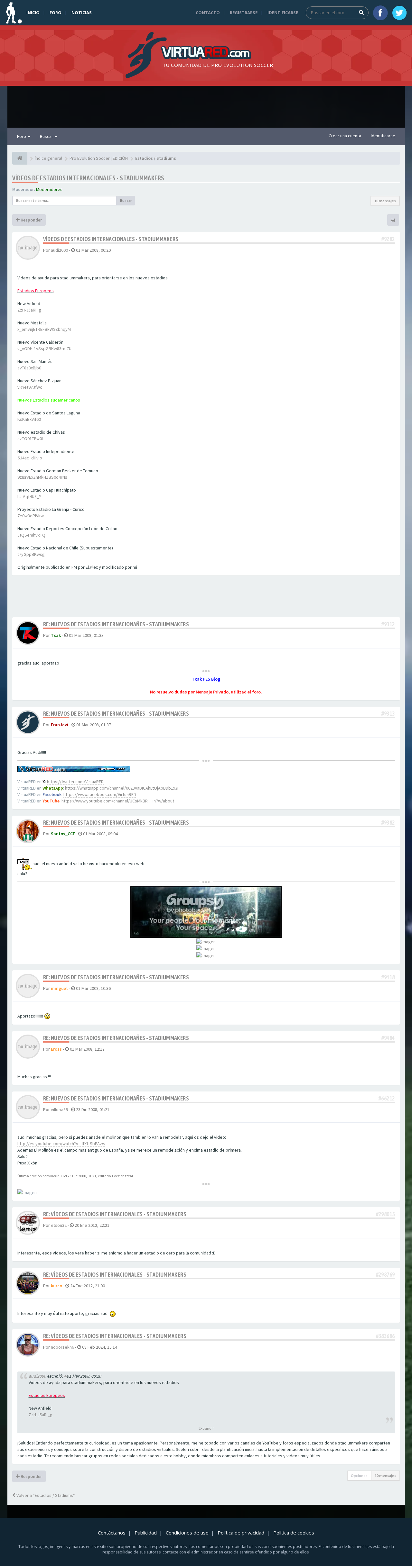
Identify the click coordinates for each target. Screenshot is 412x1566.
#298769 (385, 1274)
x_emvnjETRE (29, 329)
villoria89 (59, 1109)
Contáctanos (112, 1532)
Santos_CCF (63, 834)
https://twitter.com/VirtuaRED (75, 781)
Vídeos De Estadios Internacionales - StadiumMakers (88, 178)
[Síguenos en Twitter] (399, 13)
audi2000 (59, 250)
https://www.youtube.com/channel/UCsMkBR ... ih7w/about (117, 801)
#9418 (388, 977)
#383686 (385, 1336)
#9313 (388, 713)
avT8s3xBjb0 (29, 368)
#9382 (388, 822)
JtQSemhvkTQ (31, 535)
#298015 (385, 1214)
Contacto (208, 12)
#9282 (388, 239)
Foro (55, 12)
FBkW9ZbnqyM (56, 329)
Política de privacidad (241, 1532)
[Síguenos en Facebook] (380, 12)
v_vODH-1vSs (30, 348)
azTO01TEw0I (30, 438)
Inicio (33, 12)
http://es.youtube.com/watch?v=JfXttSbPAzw (61, 1143)
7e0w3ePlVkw (30, 516)
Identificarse (282, 12)
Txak (56, 635)
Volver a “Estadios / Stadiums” (45, 1495)
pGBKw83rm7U (57, 348)
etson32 (59, 1225)
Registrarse (244, 12)
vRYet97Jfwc (29, 387)
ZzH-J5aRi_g (29, 310)
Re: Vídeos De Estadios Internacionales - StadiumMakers (115, 1214)
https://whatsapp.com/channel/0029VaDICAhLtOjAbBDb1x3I (121, 788)
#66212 (387, 1098)
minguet (59, 988)
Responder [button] (31, 220)
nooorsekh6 (62, 1347)
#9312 (388, 624)
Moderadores (49, 189)
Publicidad (146, 1532)
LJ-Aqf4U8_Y (29, 496)
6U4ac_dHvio (29, 458)
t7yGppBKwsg (31, 554)
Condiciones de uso (187, 1532)
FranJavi (59, 725)
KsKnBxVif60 (29, 419)
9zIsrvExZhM (29, 477)
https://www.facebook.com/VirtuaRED (99, 794)
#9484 (388, 1038)
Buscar (47, 136)
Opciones (359, 1475)
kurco (56, 1286)
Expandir (206, 1428)
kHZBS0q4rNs (54, 477)
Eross (56, 1049)
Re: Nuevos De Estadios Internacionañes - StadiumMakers (116, 624)
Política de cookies (293, 1532)
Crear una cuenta (345, 136)
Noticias (81, 12)
